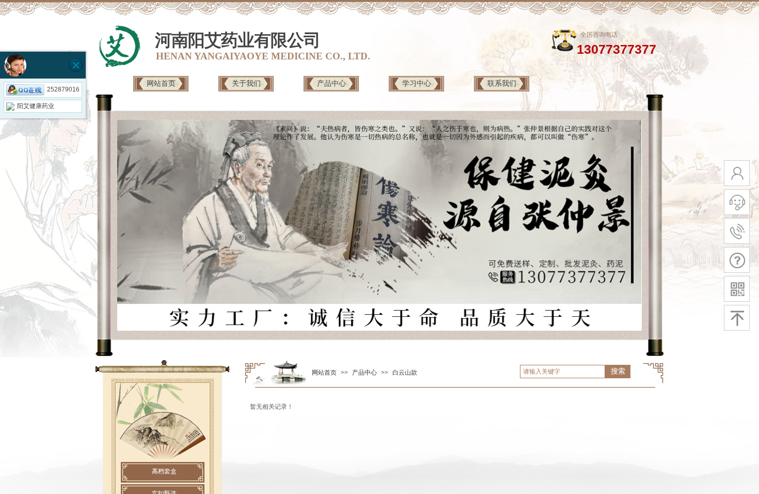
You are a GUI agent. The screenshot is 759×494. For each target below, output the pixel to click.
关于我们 (246, 83)
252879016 (63, 89)
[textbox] (562, 371)
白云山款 (404, 372)
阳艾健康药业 (35, 106)
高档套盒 (164, 471)
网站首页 (161, 83)
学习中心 (416, 83)
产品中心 (331, 83)
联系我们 (501, 83)
